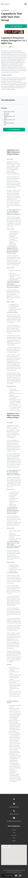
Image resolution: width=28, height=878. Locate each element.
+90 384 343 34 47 (14, 807)
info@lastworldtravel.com (14, 821)
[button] (25, 4)
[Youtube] (16, 875)
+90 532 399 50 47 (14, 814)
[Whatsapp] (20, 875)
